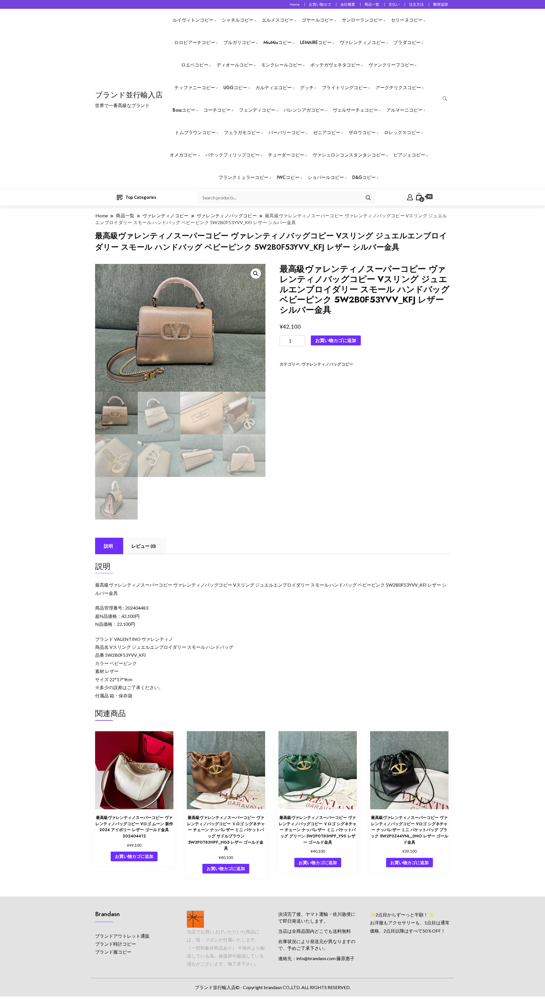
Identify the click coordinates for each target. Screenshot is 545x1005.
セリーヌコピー (407, 20)
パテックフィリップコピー (232, 155)
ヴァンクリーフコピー (391, 65)
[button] (256, 273)
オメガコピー (183, 155)
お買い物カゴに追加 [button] (134, 856)
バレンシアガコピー (304, 110)
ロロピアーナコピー (194, 42)
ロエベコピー (194, 65)
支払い (394, 4)
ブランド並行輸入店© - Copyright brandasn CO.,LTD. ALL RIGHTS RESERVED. (273, 987)
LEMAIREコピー (316, 42)
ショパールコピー (326, 177)
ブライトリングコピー (344, 87)
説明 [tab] (108, 546)
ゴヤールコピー (318, 20)
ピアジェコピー (409, 155)
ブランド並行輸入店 (129, 94)
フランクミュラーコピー (244, 177)
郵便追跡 (440, 4)
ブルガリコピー (239, 42)
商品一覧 (371, 4)
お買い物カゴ (320, 4)
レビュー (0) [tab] (143, 546)
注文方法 (416, 4)
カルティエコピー (273, 87)
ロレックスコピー (402, 132)
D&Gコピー (364, 177)
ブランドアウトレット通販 (122, 936)
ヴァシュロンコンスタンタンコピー (349, 155)
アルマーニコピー (404, 110)
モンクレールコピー (281, 65)
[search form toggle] (445, 98)
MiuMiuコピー (277, 42)
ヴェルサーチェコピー (355, 110)
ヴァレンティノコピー (362, 42)
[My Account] (410, 196)
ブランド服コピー (113, 951)
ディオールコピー (235, 65)
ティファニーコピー (194, 87)
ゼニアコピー (326, 132)
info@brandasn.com (316, 958)
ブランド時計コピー (115, 943)
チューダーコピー (286, 155)
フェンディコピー (257, 110)
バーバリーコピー (287, 132)
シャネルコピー (237, 20)
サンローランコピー (362, 20)
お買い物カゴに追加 (335, 340)
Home (294, 4)
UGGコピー (235, 87)
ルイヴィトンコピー (193, 20)
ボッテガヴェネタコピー (335, 65)
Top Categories (140, 197)
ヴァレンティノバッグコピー (327, 364)
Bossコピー (184, 110)
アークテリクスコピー (398, 87)
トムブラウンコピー (195, 132)
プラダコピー (407, 42)
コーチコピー (217, 110)
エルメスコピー (278, 20)
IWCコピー (288, 177)
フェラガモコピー (242, 132)
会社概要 (347, 4)
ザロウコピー (362, 132)
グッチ (307, 87)
